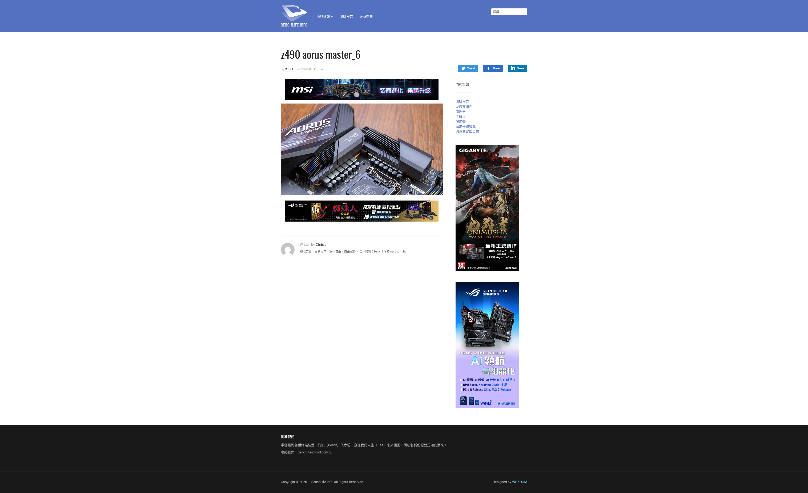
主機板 (461, 117)
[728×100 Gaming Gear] (362, 90)
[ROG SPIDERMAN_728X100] (362, 211)
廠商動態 (366, 17)
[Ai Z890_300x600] (487, 345)
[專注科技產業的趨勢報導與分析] (294, 15)
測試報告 (346, 17)
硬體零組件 (464, 107)
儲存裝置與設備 (467, 132)
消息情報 (323, 17)
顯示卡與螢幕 (466, 127)
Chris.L (289, 69)
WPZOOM (519, 482)
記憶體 (461, 122)
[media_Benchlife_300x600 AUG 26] (487, 208)
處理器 (461, 112)
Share (496, 68)
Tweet (471, 68)
